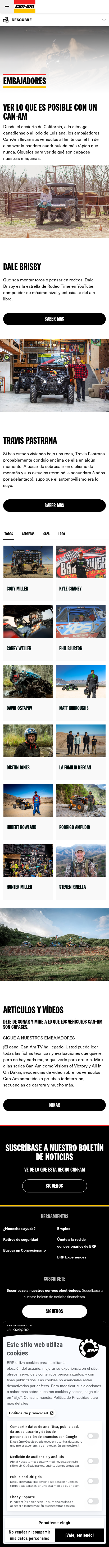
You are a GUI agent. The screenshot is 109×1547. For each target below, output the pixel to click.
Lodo (61, 534)
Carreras (28, 534)
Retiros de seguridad (20, 1239)
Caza (46, 534)
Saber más (54, 319)
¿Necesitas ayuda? (19, 1228)
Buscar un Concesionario (24, 1250)
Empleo (63, 1228)
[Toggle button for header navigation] (7, 6)
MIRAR (54, 1105)
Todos (8, 534)
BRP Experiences (71, 1257)
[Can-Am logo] (24, 6)
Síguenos (54, 1186)
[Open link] (28, 573)
